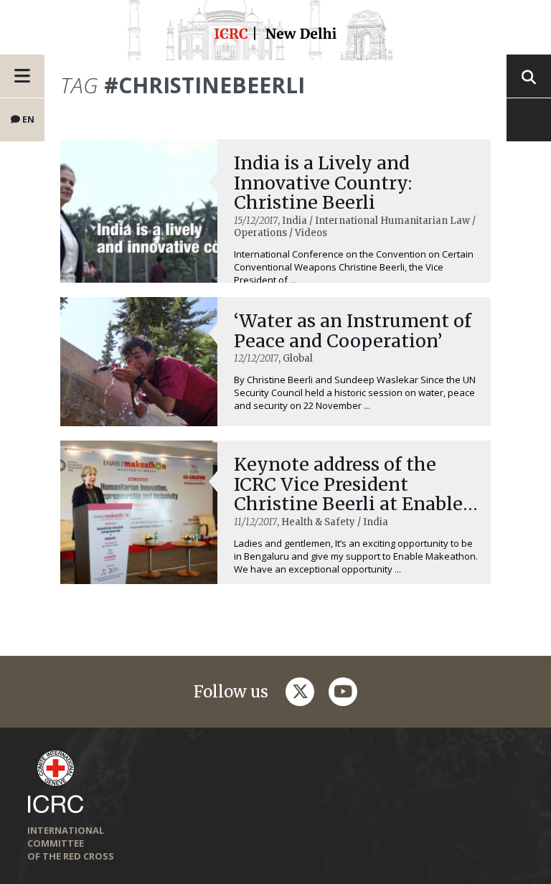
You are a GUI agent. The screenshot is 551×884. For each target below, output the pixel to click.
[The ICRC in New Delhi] (275, 35)
